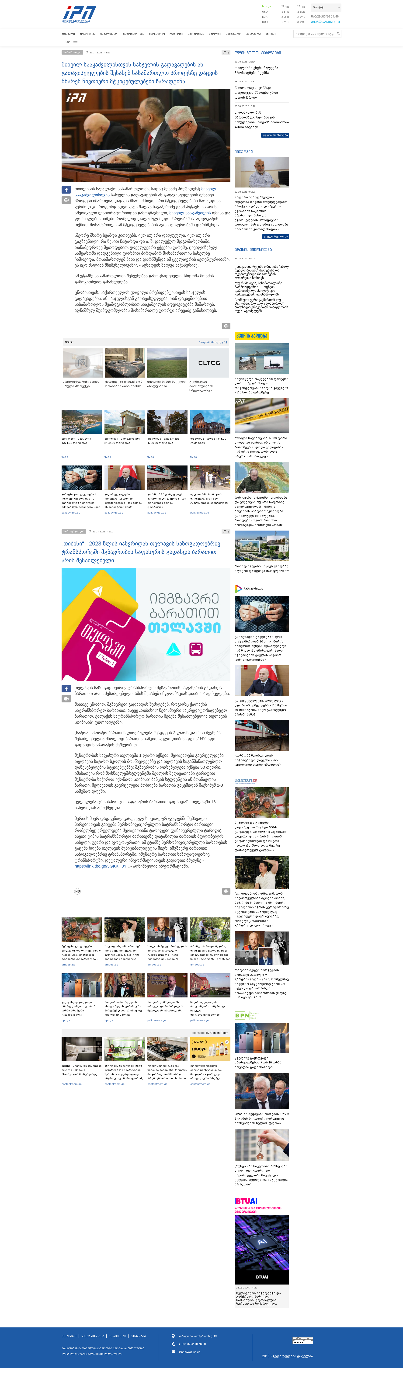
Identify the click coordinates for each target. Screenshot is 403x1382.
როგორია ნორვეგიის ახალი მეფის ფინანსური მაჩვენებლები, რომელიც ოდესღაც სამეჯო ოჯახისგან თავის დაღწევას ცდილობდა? (123, 1012)
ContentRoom (219, 1033)
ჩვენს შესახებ (92, 1336)
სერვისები (117, 1336)
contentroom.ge (72, 1084)
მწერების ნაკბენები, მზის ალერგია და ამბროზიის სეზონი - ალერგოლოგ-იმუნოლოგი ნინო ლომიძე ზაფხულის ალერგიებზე (123, 1074)
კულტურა (253, 33)
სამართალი (109, 33)
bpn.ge (266, 6)
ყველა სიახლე (274, 135)
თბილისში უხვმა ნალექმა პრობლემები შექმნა (256, 70)
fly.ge (65, 456)
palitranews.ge (156, 1020)
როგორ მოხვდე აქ (213, 342)
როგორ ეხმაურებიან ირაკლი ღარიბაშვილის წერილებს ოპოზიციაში (165, 1006)
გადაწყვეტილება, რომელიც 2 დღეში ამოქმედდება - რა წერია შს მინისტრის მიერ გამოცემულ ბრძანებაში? (123, 503)
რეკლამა (138, 1336)
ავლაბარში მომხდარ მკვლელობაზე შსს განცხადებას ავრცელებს (209, 498)
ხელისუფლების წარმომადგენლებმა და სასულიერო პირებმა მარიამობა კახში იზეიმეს (262, 120)
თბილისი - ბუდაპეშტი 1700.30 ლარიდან (163, 440)
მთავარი (68, 33)
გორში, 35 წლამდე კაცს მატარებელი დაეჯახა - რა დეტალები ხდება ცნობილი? (166, 501)
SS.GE (69, 342)
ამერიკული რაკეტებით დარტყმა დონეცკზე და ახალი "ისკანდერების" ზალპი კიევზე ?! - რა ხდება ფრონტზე (261, 385)
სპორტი (215, 33)
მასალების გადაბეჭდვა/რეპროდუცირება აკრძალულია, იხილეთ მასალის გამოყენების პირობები (103, 1350)
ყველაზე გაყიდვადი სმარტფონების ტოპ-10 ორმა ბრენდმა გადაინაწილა (78, 1008)
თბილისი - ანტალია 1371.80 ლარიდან (76, 440)
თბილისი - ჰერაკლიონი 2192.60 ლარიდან (122, 440)
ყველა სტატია (274, 236)
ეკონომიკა (196, 33)
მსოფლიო (157, 33)
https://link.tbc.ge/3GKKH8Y (101, 866)
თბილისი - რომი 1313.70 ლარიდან (208, 440)
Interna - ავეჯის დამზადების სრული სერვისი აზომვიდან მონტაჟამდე (82, 1070)
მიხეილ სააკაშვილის (190, 213)
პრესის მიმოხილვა (253, 249)
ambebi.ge (68, 964)
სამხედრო (234, 33)
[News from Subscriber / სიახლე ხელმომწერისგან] (79, 891)
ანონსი (270, 33)
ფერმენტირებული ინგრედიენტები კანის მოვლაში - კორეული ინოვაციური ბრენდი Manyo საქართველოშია (207, 1074)
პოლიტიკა (88, 33)
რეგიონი (176, 33)
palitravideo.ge (71, 512)
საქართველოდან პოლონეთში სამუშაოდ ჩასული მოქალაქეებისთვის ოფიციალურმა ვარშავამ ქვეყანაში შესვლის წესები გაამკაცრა (209, 1014)
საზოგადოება (133, 33)
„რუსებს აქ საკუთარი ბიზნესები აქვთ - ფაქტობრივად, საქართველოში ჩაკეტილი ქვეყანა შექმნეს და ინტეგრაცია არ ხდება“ (261, 1175)
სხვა (67, 42)
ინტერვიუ (244, 151)
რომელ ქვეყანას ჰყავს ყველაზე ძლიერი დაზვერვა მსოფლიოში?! (262, 568)
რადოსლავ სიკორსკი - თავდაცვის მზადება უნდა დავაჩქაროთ (256, 92)
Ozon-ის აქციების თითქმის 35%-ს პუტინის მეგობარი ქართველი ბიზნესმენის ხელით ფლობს (262, 1118)
